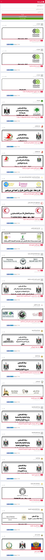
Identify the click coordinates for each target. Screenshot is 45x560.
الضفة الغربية (3, 25)
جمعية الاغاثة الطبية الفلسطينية (34, 254)
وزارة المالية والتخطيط (36, 407)
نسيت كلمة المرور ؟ (22, 16)
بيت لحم (3, 536)
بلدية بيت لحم (37, 535)
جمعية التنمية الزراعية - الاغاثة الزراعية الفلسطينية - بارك (29, 177)
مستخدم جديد (22, 18)
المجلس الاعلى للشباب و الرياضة (34, 279)
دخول (23, 14)
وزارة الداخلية (37, 356)
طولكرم (3, 127)
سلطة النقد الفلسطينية (35, 483)
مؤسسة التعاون (37, 305)
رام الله (3, 178)
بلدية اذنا (38, 100)
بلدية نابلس (38, 381)
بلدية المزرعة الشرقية (36, 330)
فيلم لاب (38, 24)
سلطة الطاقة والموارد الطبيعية (34, 509)
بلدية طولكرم (37, 126)
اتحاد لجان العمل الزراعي (35, 228)
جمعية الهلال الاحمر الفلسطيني (34, 203)
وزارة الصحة (38, 458)
